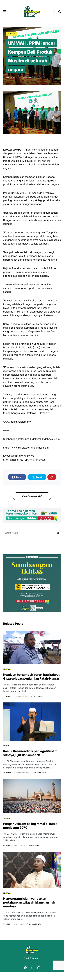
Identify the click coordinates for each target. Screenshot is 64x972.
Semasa (11, 34)
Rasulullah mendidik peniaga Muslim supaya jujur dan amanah (30, 753)
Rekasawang (35, 958)
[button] (4, 11)
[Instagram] (38, 968)
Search (58, 533)
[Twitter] (32, 968)
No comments (39, 696)
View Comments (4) (32, 496)
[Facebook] (25, 968)
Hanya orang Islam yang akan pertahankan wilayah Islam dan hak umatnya (29, 902)
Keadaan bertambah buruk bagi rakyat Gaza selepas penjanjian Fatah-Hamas (31, 676)
